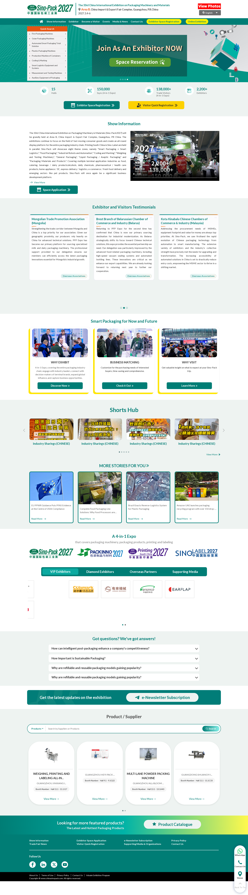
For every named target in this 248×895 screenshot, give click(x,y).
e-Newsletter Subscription (166, 697)
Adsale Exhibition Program (98, 875)
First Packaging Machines (42, 34)
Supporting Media (185, 572)
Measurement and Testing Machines (47, 73)
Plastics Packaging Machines (43, 51)
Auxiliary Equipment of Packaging (46, 78)
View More (39, 182)
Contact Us (137, 21)
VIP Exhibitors (60, 571)
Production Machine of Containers (46, 56)
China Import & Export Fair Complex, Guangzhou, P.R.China (119, 9)
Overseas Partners (143, 572)
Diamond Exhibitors (100, 572)
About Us (33, 875)
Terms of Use (47, 875)
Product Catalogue (175, 824)
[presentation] (2, 50)
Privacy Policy (63, 875)
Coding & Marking (39, 60)
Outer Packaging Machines (43, 38)
